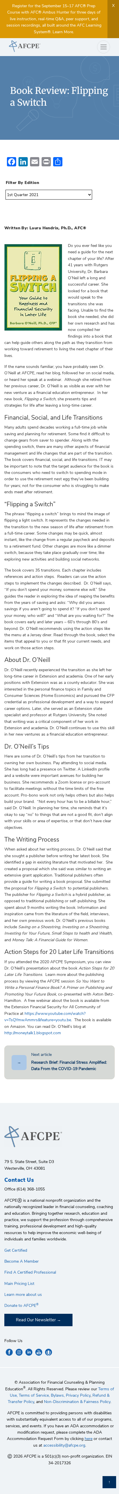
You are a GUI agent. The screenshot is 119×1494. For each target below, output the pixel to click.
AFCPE (32, 46)
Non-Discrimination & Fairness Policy (77, 1401)
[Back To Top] (109, 1482)
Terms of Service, (34, 1395)
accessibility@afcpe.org (64, 1445)
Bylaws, (58, 1395)
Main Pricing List (19, 1283)
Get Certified (15, 1250)
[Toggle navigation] (103, 46)
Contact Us (19, 1180)
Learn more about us (23, 1294)
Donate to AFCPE (21, 1305)
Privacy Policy (78, 1395)
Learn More (63, 32)
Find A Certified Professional (30, 1272)
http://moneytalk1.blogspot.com (32, 1033)
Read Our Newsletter (36, 1320)
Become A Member (21, 1261)
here (88, 1438)
